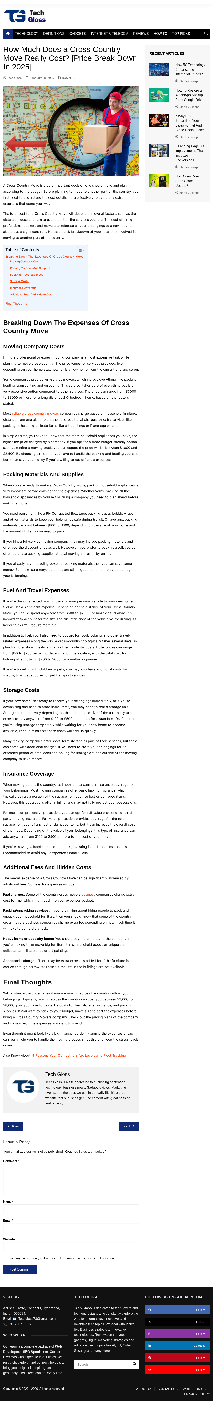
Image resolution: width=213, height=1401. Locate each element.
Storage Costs (19, 281)
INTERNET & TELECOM (109, 33)
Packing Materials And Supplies (30, 268)
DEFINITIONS (53, 33)
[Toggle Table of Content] (78, 250)
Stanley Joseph (189, 81)
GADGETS (77, 33)
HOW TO (160, 33)
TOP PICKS (181, 33)
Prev (15, 1126)
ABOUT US (144, 1389)
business (89, 894)
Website (9, 1239)
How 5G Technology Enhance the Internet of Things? (190, 69)
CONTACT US (167, 1389)
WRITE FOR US (194, 1389)
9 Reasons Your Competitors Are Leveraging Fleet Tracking (79, 1055)
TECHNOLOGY (26, 33)
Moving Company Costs (25, 261)
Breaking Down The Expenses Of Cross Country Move (44, 256)
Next (126, 1126)
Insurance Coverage (23, 287)
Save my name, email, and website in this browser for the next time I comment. (61, 1258)
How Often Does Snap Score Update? (187, 181)
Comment (11, 1161)
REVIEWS (141, 33)
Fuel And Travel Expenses (26, 274)
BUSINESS (69, 77)
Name (8, 1201)
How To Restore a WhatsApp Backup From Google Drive (189, 95)
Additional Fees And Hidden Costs (32, 294)
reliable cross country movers (35, 413)
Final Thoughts (16, 303)
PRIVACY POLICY (197, 1394)
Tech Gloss (14, 77)
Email (8, 1220)
